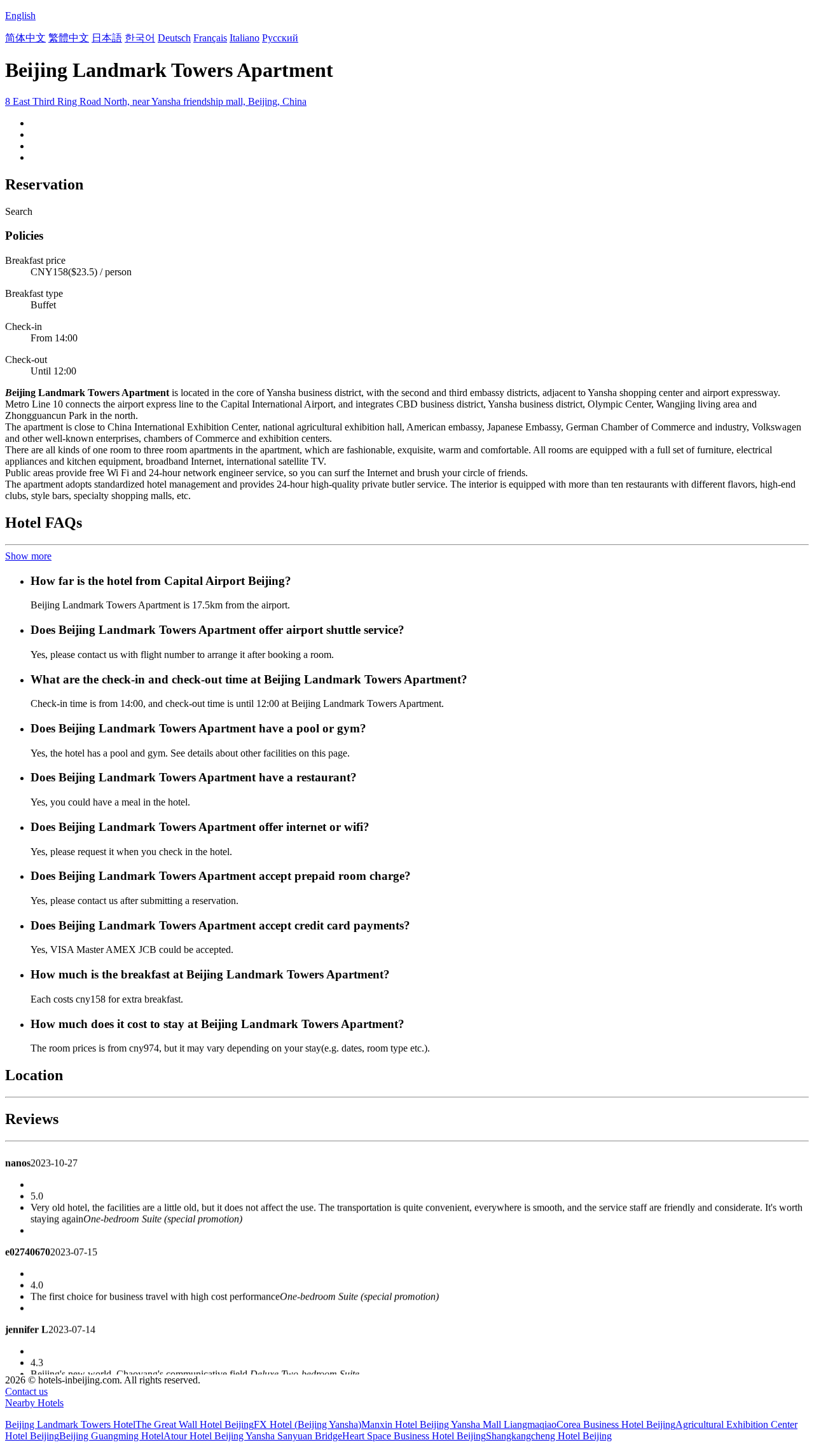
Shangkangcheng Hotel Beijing (549, 1435)
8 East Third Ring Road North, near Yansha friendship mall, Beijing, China (156, 101)
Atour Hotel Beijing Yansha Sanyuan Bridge (252, 1435)
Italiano (244, 37)
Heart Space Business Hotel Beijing (414, 1435)
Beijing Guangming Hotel (111, 1435)
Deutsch (174, 37)
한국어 (140, 37)
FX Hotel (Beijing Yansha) (307, 1424)
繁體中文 (68, 37)
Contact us (26, 1391)
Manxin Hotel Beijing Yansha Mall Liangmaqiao (458, 1424)
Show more (28, 556)
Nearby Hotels (34, 1402)
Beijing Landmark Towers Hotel (70, 1424)
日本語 (107, 37)
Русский (280, 37)
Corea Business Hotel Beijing (615, 1424)
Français (210, 37)
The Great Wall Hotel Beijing (194, 1424)
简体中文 (25, 37)
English (20, 15)
